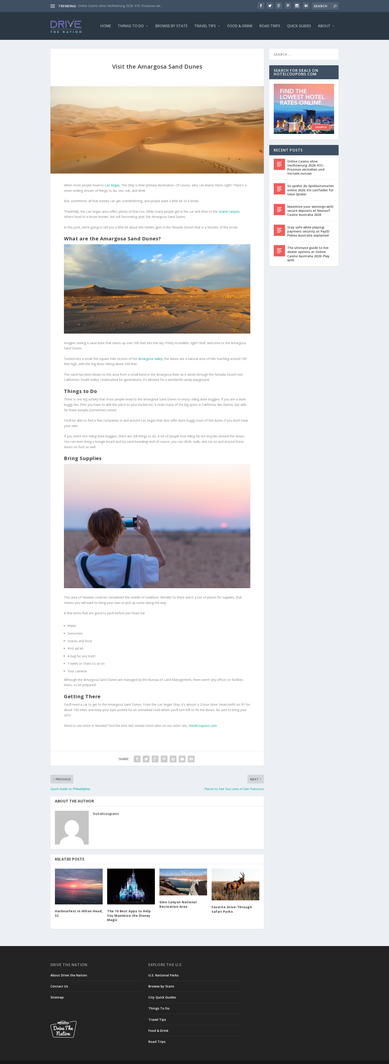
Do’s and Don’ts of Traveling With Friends (108, 6)
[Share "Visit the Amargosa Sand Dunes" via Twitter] (146, 759)
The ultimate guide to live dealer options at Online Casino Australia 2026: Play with (308, 254)
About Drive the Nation (68, 975)
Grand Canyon (229, 211)
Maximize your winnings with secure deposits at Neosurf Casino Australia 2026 (310, 210)
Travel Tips (205, 26)
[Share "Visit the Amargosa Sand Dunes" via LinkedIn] (173, 759)
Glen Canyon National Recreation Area (178, 904)
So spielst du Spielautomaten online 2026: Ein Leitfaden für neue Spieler (310, 190)
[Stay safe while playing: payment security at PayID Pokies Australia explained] (279, 230)
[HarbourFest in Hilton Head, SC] (79, 886)
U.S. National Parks (163, 975)
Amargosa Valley (150, 359)
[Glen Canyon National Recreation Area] (183, 882)
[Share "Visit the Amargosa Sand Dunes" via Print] (191, 759)
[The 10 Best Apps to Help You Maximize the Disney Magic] (131, 886)
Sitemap (57, 997)
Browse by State (171, 26)
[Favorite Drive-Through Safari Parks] (235, 884)
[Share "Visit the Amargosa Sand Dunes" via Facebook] (137, 759)
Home (105, 26)
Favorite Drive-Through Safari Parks (232, 909)
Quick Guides (299, 26)
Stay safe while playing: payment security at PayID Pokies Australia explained (308, 231)
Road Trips (269, 26)
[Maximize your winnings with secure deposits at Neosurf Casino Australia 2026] (279, 209)
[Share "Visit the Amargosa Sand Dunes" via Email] (182, 759)
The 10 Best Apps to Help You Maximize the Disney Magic (129, 915)
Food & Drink (240, 26)
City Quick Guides (162, 997)
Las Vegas (112, 185)
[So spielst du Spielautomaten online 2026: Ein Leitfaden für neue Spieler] (279, 188)
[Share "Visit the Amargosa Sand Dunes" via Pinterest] (164, 759)
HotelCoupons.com (203, 725)
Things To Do (131, 26)
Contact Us (59, 986)
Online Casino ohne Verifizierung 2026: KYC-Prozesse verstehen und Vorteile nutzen (305, 167)
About (324, 26)
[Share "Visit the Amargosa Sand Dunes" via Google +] (155, 759)
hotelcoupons (106, 813)
